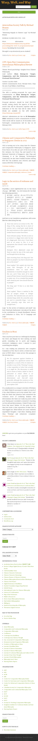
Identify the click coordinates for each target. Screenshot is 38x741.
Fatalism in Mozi (9, 331)
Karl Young (10, 458)
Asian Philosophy (9, 627)
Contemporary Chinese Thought (13, 637)
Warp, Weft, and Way (16, 2)
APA (5, 676)
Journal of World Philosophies (12, 657)
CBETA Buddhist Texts (10, 570)
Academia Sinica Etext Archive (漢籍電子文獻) (17, 564)
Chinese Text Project (10, 581)
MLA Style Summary (10, 730)
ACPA (5, 674)
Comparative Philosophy (11, 631)
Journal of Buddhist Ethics (11, 646)
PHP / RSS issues (21, 471)
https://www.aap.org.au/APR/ (11, 113)
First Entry (10, 422)
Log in (5, 514)
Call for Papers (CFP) (23, 129)
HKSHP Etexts (8, 588)
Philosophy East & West (11, 659)
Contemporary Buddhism (11, 635)
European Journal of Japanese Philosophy (16, 642)
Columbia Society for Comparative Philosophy (17, 687)
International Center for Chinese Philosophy (17, 590)
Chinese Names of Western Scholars (15, 577)
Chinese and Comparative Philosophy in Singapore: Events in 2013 (18, 139)
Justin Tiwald (11, 483)
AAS (5, 672)
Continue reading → (8, 166)
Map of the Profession (10, 594)
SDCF (5, 700)
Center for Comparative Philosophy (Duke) (16, 679)
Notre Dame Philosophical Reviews (14, 599)
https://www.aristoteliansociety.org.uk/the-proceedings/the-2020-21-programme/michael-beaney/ (18, 46)
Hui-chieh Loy (13, 55)
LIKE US (5, 433)
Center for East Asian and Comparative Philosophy (19, 681)
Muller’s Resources (9, 596)
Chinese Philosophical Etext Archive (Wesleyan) (18, 579)
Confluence (7, 633)
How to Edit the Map (10, 618)
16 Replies (33, 422)
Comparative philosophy (14, 172)
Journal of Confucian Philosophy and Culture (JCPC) (19, 653)
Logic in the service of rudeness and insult (17, 182)
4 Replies (33, 55)
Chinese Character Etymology (13, 575)
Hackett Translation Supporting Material (16, 586)
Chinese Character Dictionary (12, 573)
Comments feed (9, 519)
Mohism (15, 422)
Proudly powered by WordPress (13, 737)
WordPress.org (8, 521)
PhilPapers (7, 603)
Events (20, 55)
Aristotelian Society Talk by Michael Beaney (17, 26)
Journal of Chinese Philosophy (13, 650)
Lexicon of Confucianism (11, 592)
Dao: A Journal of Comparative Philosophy (16, 640)
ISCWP (6, 696)
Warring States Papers (10, 661)
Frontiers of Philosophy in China (13, 644)
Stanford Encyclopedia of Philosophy (15, 605)
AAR (5, 670)
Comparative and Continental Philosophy (16, 629)
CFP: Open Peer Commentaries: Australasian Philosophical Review (17, 63)
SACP (5, 698)
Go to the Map (8, 616)
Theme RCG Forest (28, 737)
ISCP (5, 694)
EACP (5, 692)
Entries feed (7, 516)
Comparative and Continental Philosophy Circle (18, 689)
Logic (24, 55)
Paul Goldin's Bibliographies (12, 601)
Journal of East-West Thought (12, 655)
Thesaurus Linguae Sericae (12, 607)
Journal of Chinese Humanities (13, 648)
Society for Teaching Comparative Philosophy (17, 702)
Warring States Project (10, 709)
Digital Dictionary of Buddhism (13, 583)
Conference (24, 172)
